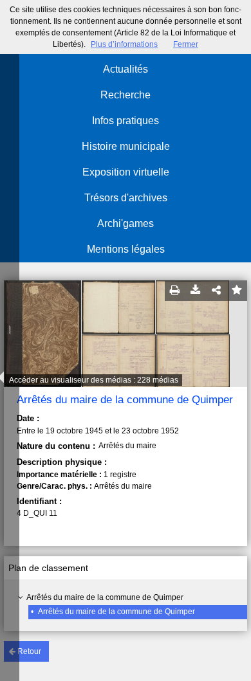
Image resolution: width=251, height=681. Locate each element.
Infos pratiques (125, 120)
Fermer (185, 44)
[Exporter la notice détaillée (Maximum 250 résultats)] (195, 290)
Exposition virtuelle (125, 172)
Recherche (125, 94)
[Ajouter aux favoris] (237, 290)
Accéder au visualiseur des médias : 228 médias (93, 380)
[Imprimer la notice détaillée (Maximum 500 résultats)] (175, 290)
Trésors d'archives (125, 197)
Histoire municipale (126, 146)
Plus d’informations (124, 44)
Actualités (125, 69)
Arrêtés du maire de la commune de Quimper (104, 597)
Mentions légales (126, 249)
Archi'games (125, 223)
